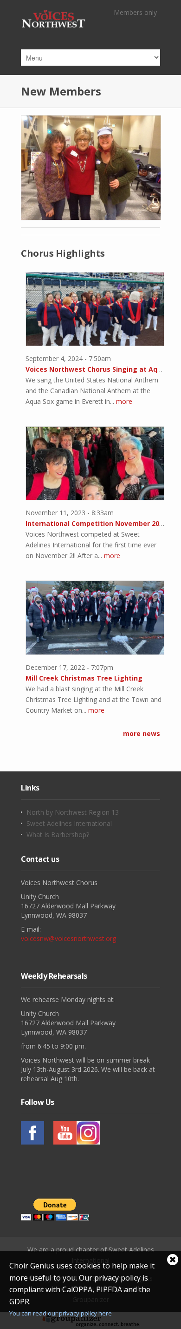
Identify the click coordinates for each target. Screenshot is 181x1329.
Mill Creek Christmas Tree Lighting (84, 678)
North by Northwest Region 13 (72, 812)
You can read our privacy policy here (60, 1313)
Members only (135, 12)
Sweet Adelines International (69, 823)
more (124, 401)
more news (141, 733)
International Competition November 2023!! (98, 523)
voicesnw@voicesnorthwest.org (68, 938)
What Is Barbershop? (57, 835)
